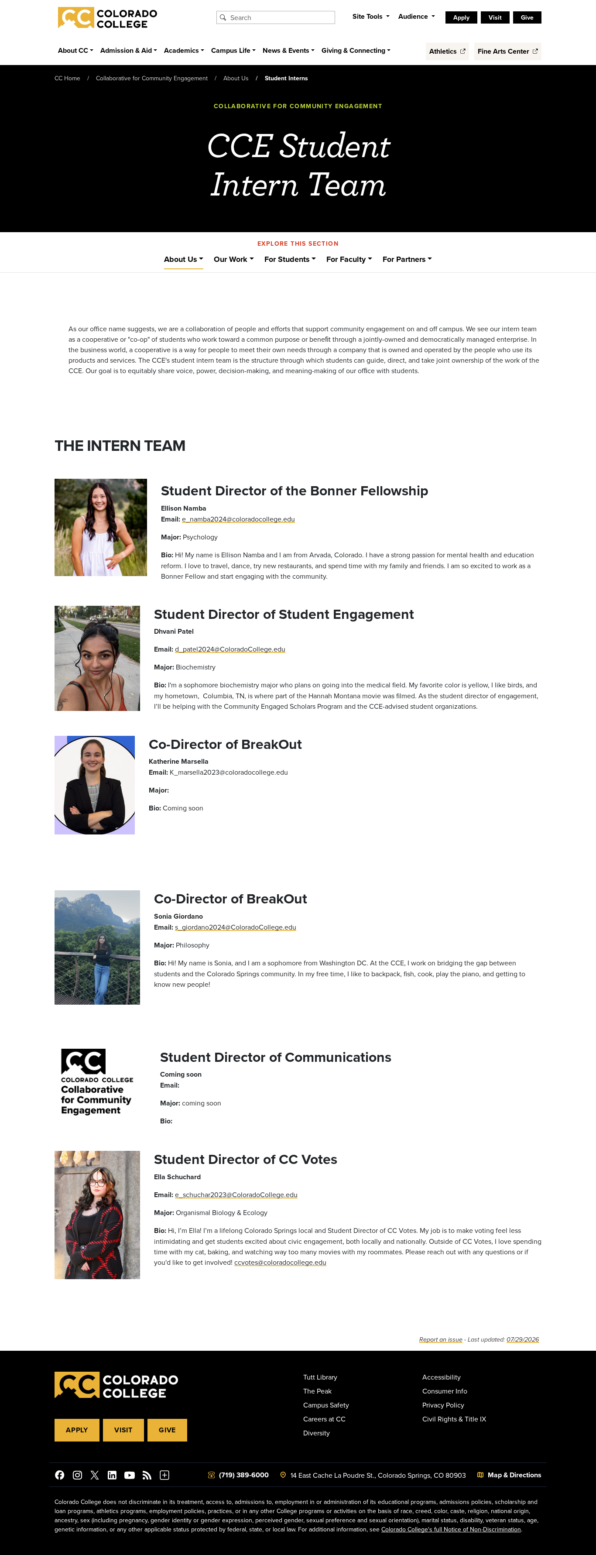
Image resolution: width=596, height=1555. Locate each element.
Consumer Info (444, 1391)
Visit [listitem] (495, 17)
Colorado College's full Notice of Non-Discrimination (451, 1529)
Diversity (316, 1433)
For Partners (404, 259)
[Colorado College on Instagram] (77, 1476)
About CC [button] (73, 50)
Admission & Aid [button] (126, 50)
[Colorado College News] (147, 1476)
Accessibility (441, 1377)
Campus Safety (326, 1405)
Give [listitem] (527, 17)
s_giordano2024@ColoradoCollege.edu (235, 927)
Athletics (444, 51)
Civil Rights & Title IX (454, 1419)
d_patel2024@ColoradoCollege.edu (230, 649)
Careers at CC (324, 1419)
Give (167, 1430)
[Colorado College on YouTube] (129, 1476)
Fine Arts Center (504, 51)
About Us (236, 78)
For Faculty (346, 259)
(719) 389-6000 (244, 1475)
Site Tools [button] (368, 16)
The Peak (317, 1391)
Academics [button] (181, 50)
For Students (287, 259)
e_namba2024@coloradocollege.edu (238, 519)
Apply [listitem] (461, 17)
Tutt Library (320, 1377)
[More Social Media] (164, 1476)
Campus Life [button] (230, 50)
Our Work (230, 259)
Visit (123, 1430)
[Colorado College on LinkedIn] (112, 1476)
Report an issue (440, 1339)
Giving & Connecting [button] (353, 50)
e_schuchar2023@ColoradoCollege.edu (236, 1194)
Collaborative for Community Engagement (152, 78)
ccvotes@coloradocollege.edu (280, 1262)
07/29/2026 (523, 1339)
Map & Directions (514, 1475)
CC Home (67, 78)
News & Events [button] (286, 50)
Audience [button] (414, 16)
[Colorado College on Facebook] (60, 1476)
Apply (77, 1430)
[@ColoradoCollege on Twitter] (94, 1476)
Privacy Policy (443, 1405)
